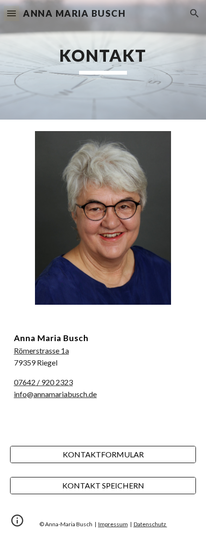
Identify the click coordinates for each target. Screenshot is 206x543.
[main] (103, 59)
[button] (11, 13)
